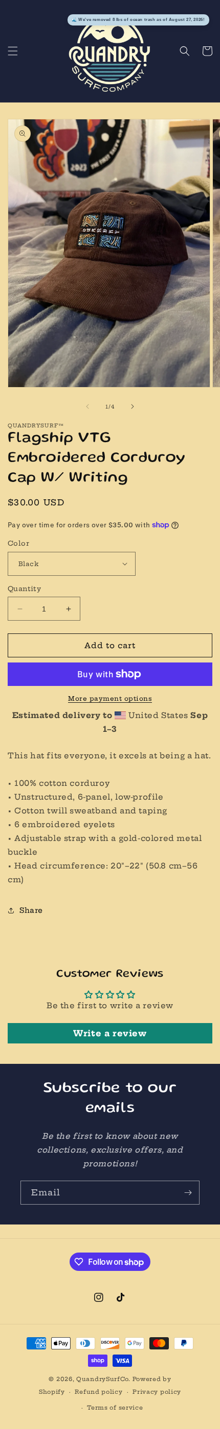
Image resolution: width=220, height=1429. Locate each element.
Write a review (109, 1033)
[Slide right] (132, 406)
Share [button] (31, 910)
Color (18, 543)
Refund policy (98, 1391)
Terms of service (115, 1407)
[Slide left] (87, 406)
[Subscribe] (188, 1193)
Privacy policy (157, 1391)
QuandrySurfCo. (103, 1379)
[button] (13, 51)
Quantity (24, 588)
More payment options (110, 698)
